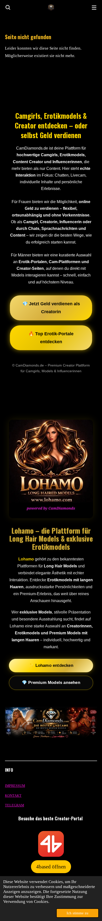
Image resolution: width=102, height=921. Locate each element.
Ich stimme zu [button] (77, 913)
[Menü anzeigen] (94, 7)
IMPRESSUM (15, 786)
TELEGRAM (14, 805)
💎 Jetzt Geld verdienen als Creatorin (51, 307)
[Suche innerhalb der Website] (7, 7)
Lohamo (26, 559)
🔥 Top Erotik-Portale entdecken (51, 337)
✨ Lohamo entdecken (51, 665)
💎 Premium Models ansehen (51, 682)
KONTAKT (13, 796)
